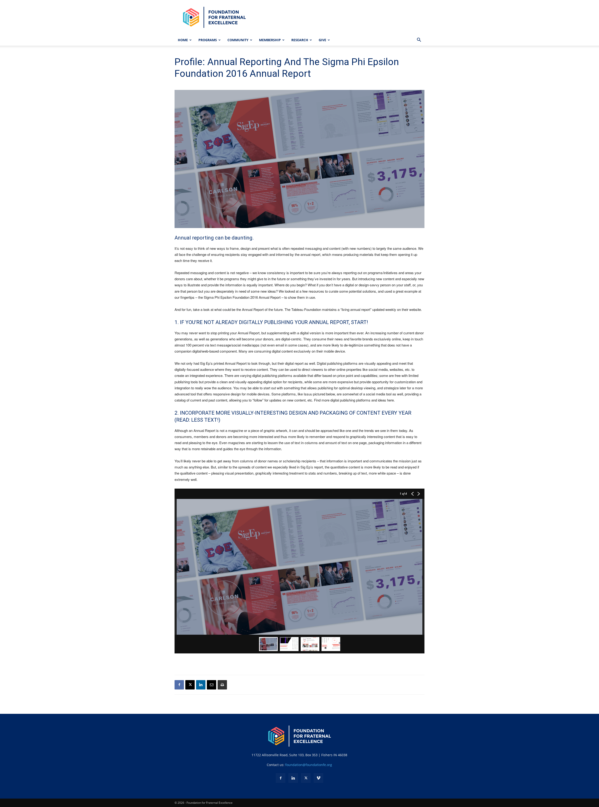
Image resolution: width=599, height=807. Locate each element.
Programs (207, 40)
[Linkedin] (200, 684)
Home (183, 40)
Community (237, 40)
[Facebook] (179, 684)
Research (299, 40)
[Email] (211, 684)
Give (322, 40)
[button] (418, 40)
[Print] (222, 684)
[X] (190, 684)
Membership (270, 40)
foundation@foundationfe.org (308, 765)
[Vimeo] (318, 778)
